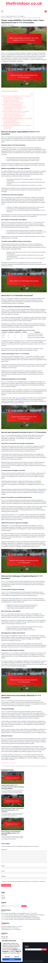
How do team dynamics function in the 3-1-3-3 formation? (15, 111)
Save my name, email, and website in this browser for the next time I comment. (23, 881)
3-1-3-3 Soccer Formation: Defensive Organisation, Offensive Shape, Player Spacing (20, 919)
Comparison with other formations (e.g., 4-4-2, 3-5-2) (14, 107)
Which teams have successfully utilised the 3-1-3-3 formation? (16, 125)
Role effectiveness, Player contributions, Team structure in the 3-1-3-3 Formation (12, 810)
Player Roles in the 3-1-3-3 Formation (8, 762)
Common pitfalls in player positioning (11, 119)
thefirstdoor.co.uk (24, 3)
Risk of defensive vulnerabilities (9, 121)
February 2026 (4, 936)
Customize (7, 956)
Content (3, 897)
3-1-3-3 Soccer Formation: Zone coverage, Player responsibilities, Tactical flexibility (20, 918)
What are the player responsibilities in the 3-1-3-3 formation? (16, 96)
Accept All (11, 959)
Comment (4, 849)
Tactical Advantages (7, 126)
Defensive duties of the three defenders (11, 97)
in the (37, 55)
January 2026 (4, 938)
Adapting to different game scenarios (11, 124)
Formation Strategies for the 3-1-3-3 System (11, 926)
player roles (19, 398)
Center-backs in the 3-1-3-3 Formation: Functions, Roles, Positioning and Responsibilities (12, 787)
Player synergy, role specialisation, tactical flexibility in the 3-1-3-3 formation (11, 833)
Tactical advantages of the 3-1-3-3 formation (12, 108)
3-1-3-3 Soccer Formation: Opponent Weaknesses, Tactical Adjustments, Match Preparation (22, 915)
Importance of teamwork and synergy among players (14, 112)
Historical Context (7, 128)
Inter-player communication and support (11, 101)
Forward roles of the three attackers (10, 100)
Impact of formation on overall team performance (13, 115)
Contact (3, 898)
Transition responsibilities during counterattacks (13, 103)
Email (3, 871)
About (2, 895)
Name (3, 866)
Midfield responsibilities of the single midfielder (13, 98)
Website (3, 876)
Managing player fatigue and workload (11, 122)
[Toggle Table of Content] (31, 94)
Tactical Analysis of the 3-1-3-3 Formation (11, 929)
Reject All (16, 956)
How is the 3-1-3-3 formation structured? (11, 104)
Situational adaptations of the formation (11, 110)
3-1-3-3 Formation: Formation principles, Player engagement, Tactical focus (18, 916)
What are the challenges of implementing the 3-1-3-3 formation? (17, 118)
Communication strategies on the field (11, 114)
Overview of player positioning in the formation (13, 105)
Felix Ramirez (11, 25)
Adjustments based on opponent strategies (12, 117)
